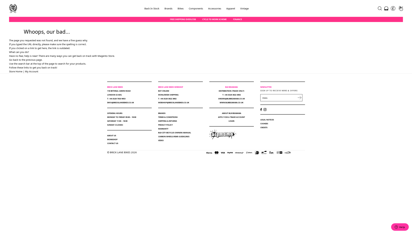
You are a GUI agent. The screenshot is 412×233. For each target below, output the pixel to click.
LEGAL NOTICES (267, 119)
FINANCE (237, 19)
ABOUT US (111, 135)
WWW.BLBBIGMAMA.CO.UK (231, 102)
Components (196, 8)
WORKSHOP (112, 139)
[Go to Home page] (13, 8)
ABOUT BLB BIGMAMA (231, 113)
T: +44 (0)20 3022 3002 (167, 98)
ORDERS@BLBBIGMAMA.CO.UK (231, 98)
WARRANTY (163, 129)
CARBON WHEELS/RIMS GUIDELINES (173, 136)
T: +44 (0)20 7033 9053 (116, 98)
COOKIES (264, 123)
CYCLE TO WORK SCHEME (214, 19)
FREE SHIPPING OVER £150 (183, 19)
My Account (31, 71)
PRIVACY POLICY (165, 125)
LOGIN (231, 121)
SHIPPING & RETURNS (167, 121)
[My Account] (386, 8)
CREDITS (263, 127)
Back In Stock (151, 8)
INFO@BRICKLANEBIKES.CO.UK (120, 102)
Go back (13, 59)
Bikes (181, 8)
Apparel (230, 8)
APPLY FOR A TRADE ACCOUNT (231, 117)
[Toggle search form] (379, 8)
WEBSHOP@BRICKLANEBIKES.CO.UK (173, 102)
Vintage (244, 8)
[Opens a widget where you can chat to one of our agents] (400, 227)
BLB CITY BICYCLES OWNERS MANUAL (174, 132)
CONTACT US (112, 143)
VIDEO (161, 140)
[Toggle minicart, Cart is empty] (401, 8)
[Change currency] (393, 8)
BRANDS (161, 113)
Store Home (15, 71)
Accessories (214, 8)
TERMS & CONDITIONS (168, 117)
